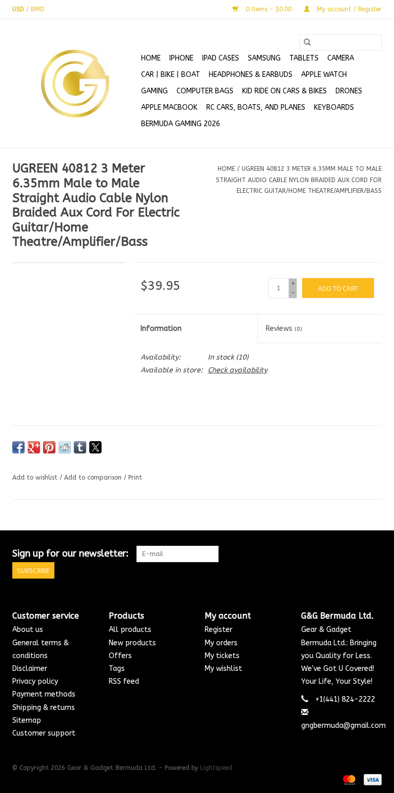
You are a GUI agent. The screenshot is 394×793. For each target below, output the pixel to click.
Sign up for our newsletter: (70, 553)
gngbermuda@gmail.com (343, 725)
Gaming (154, 91)
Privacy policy (35, 681)
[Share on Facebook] (18, 447)
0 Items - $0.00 (268, 9)
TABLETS (304, 58)
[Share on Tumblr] (80, 447)
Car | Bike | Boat (170, 74)
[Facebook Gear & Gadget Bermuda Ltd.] (336, 554)
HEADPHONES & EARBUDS (250, 74)
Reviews (284, 328)
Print (135, 477)
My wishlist (223, 668)
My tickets (222, 655)
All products (130, 629)
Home (151, 58)
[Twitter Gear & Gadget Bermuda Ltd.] (355, 554)
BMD (37, 9)
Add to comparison (94, 477)
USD (19, 9)
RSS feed (124, 681)
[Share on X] (95, 447)
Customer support (43, 733)
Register (218, 629)
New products (132, 643)
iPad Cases (220, 58)
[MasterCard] (348, 779)
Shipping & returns (43, 707)
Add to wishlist (36, 477)
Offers (120, 655)
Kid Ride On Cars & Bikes (284, 91)
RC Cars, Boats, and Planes (255, 107)
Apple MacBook (169, 107)
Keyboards (334, 107)
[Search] (307, 42)
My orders (221, 643)
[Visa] (371, 779)
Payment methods (43, 694)
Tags (117, 668)
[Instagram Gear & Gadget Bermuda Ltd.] (373, 554)
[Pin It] (49, 447)
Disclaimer (29, 668)
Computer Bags (204, 91)
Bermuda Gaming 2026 (180, 124)
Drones (349, 91)
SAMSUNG (264, 58)
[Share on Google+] (34, 447)
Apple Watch (324, 74)
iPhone (181, 58)
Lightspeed (216, 767)
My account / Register (348, 9)
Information (161, 328)
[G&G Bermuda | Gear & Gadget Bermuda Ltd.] (75, 83)
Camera (340, 58)
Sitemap (26, 720)
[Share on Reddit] (64, 447)
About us (27, 629)
